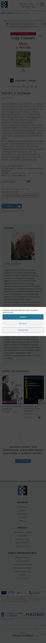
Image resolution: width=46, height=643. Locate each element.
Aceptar (23, 317)
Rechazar (23, 323)
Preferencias (23, 330)
